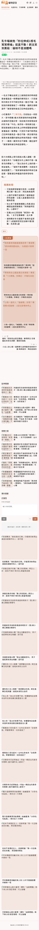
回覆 (35, 519)
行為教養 (22, 7)
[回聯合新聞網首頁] (5, 3)
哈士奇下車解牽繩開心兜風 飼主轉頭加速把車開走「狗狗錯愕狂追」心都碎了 (21, 206)
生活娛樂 (30, 7)
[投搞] (30, 3)
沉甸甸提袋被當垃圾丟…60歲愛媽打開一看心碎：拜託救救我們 (21, 190)
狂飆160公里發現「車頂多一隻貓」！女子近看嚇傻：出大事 (20, 213)
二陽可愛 (17, 114)
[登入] (33, 3)
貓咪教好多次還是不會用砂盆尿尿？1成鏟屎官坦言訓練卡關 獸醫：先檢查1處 (21, 221)
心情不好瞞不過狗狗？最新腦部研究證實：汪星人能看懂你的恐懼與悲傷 (21, 198)
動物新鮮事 (6, 7)
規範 (4, 519)
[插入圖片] (30, 519)
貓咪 (4, 231)
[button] (27, 3)
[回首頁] (9, 3)
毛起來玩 (14, 7)
